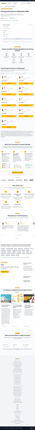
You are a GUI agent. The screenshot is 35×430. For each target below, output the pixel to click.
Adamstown (3, 248)
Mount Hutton (19, 253)
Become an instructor (17, 400)
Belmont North (20, 248)
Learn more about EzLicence (17, 411)
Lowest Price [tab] (12, 73)
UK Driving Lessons (17, 423)
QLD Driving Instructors (17, 378)
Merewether (13, 253)
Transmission (5, 30)
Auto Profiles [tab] (24, 73)
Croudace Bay (14, 250)
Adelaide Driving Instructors (17, 387)
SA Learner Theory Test (17, 368)
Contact (17, 408)
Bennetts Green (26, 248)
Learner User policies (17, 412)
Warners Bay (8, 255)
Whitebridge (13, 255)
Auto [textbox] (4, 32)
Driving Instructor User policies (17, 402)
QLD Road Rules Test (17, 366)
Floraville (27, 250)
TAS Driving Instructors (17, 381)
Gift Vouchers (17, 419)
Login (33, 0)
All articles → (17, 292)
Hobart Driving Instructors (17, 391)
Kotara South (3, 253)
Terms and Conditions (18, 428)
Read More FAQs (4, 271)
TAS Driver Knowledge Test (17, 369)
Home (1, 6)
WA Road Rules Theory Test (17, 372)
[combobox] (17, 29)
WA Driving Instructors (17, 384)
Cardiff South (3, 250)
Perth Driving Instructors (17, 394)
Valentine (2, 255)
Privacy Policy (12, 428)
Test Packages (17, 417)
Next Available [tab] (7, 73)
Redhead (23, 253)
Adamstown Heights (9, 248)
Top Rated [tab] (2, 73)
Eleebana (23, 250)
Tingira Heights (29, 253)
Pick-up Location (5, 26)
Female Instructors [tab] (18, 73)
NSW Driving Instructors (17, 377)
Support (30, 0)
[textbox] (17, 28)
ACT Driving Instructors (17, 375)
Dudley (19, 250)
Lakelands (8, 253)
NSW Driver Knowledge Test (17, 365)
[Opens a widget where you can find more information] (31, 428)
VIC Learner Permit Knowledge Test (17, 370)
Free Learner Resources (29, 3)
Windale (17, 255)
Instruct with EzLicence (17, 399)
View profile (9, 83)
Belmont (15, 248)
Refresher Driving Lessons (17, 420)
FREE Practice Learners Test (17, 362)
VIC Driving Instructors (17, 382)
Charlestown (9, 250)
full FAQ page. (4, 268)
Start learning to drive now (17, 172)
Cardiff (32, 248)
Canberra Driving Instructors (17, 390)
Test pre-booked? (5, 34)
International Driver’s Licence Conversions (17, 421)
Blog (17, 407)
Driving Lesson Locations (16, 3)
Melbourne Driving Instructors (17, 393)
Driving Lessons (9, 3)
